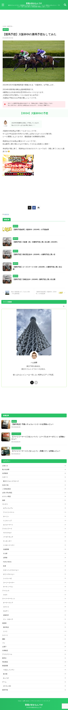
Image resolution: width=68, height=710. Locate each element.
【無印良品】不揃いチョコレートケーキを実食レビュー (33, 424)
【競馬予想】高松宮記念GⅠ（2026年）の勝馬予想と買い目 (34, 254)
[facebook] (34, 207)
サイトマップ (47, 701)
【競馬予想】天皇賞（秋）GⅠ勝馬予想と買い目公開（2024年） (35, 242)
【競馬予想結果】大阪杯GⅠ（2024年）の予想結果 (31, 229)
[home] (36, 382)
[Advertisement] (34, 17)
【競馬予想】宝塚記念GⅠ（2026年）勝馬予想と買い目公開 (34, 279)
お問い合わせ (26, 701)
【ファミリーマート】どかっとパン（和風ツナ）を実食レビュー (36, 451)
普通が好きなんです (34, 3)
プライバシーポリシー (36, 701)
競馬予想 (6, 214)
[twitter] (29, 207)
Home (19, 701)
